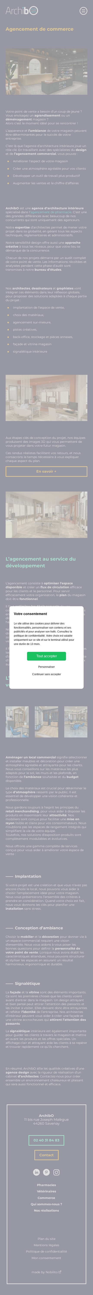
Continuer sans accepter (46, 674)
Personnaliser (46, 666)
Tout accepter (46, 656)
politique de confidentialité (29, 635)
